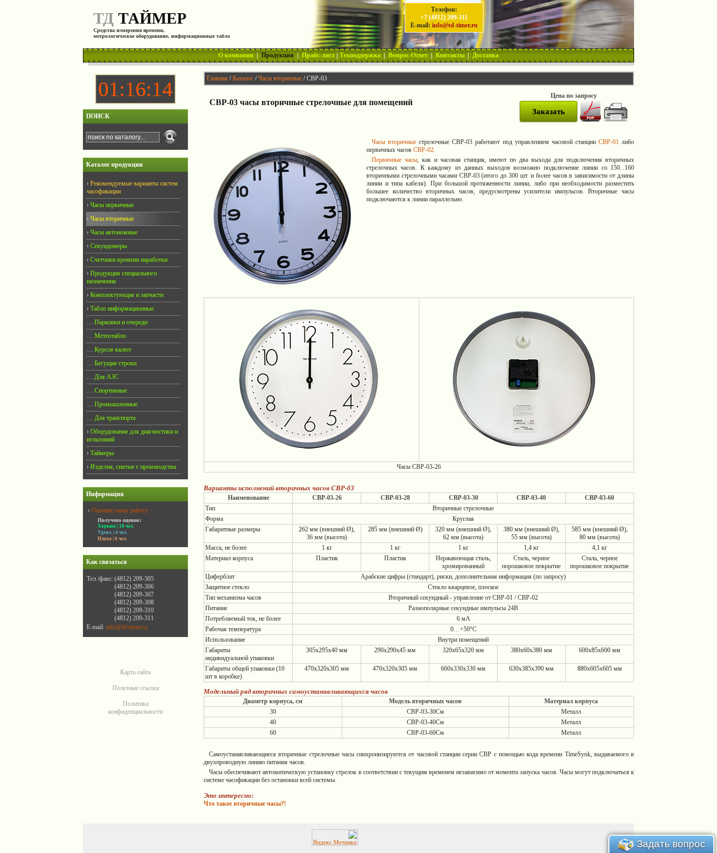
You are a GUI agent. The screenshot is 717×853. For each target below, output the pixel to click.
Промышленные (115, 404)
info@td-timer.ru (455, 25)
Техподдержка (360, 55)
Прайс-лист (318, 55)
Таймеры (101, 453)
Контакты (450, 55)
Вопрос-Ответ (408, 55)
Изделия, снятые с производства (132, 466)
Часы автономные (113, 232)
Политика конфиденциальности (135, 707)
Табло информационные (121, 308)
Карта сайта (135, 672)
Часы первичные (111, 205)
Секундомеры (108, 246)
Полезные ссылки (135, 688)
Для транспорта (114, 418)
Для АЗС (106, 377)
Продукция (277, 55)
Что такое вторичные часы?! (245, 803)
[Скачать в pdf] (590, 120)
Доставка (485, 55)
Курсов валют (112, 349)
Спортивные (110, 390)
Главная (217, 78)
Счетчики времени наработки (128, 259)
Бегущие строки (114, 363)
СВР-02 (423, 149)
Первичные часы (394, 159)
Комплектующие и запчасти (126, 295)
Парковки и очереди (120, 322)
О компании (236, 55)
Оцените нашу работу (119, 510)
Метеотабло (109, 336)
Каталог (243, 78)
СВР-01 (608, 142)
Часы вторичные (280, 78)
